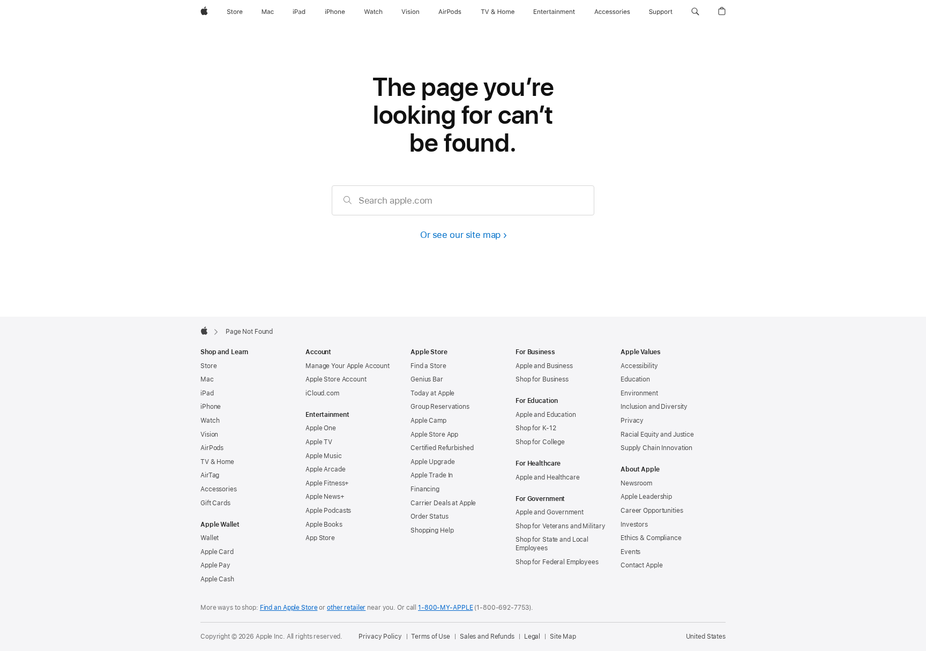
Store (208, 366)
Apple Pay (215, 565)
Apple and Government (550, 512)
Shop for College (540, 442)
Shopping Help (431, 530)
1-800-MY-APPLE (445, 607)
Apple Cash (217, 579)
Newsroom (636, 483)
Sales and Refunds (487, 636)
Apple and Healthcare (548, 477)
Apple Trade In (431, 475)
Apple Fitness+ (327, 483)
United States (706, 636)
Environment (639, 393)
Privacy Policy (380, 636)
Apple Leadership (646, 496)
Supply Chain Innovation (656, 448)
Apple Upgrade (432, 462)
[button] (695, 12)
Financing (424, 489)
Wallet (209, 538)
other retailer (346, 607)
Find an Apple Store (289, 607)
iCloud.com (322, 393)
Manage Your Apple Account (347, 366)
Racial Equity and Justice (657, 434)
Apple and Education (546, 414)
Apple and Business (544, 366)
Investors (634, 524)
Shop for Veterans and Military (560, 526)
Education (635, 379)
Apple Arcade (325, 469)
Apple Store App (434, 434)
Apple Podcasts (328, 510)
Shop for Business (542, 379)
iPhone (210, 406)
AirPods (211, 448)
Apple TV (318, 442)
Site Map (563, 636)
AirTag (209, 475)
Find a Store (428, 366)
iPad (207, 393)
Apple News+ (325, 496)
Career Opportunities (652, 510)
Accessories (218, 489)
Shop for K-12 (536, 428)
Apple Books (323, 524)
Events (630, 552)
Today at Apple (432, 393)
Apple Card (217, 552)
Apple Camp (428, 420)
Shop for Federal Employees (557, 562)
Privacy (632, 420)
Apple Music (323, 456)
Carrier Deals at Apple (443, 503)
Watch (209, 420)
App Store (320, 538)
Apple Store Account (336, 379)
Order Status (429, 516)
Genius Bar (426, 379)
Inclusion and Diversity (654, 406)
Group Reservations (439, 406)
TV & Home (217, 462)
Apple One (320, 428)
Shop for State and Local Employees (552, 544)
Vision (209, 434)
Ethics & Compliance (651, 538)
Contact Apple (641, 565)
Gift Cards (215, 503)
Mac (207, 379)
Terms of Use (430, 636)
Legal (532, 636)
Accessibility (639, 366)
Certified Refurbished (441, 448)
